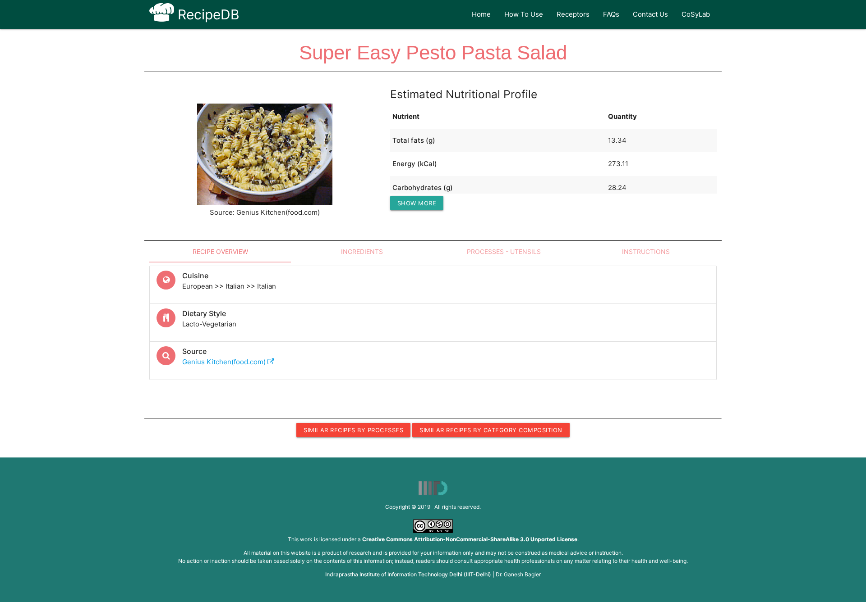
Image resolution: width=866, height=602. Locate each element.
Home (481, 14)
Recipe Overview (220, 251)
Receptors (573, 14)
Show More (417, 203)
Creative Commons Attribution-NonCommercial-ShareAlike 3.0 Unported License (469, 539)
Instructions (646, 251)
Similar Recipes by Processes (353, 430)
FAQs (611, 14)
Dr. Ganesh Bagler (518, 574)
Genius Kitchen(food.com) (224, 362)
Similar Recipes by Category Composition (490, 430)
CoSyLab (696, 14)
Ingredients (362, 251)
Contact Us (650, 14)
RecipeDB (207, 14)
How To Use (523, 14)
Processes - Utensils (504, 251)
